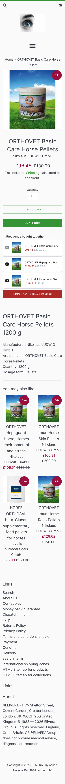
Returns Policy (14, 625)
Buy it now (33, 222)
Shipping (33, 173)
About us (10, 598)
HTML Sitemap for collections (27, 675)
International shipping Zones (26, 664)
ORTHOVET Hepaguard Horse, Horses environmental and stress (42, 262)
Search (8, 593)
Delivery (9, 653)
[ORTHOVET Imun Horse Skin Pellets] (48, 408)
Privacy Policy (14, 631)
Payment (10, 642)
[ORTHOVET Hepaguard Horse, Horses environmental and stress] (16, 408)
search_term (13, 658)
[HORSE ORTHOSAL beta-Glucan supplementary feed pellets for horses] (16, 489)
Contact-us (12, 603)
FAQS (7, 620)
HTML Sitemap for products (25, 669)
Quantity (32, 189)
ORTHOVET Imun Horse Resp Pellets (49, 513)
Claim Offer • (32, 293)
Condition (10, 648)
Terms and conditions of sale (26, 637)
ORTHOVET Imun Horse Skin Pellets (42, 279)
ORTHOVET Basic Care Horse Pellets (42, 245)
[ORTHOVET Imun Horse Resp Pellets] (48, 489)
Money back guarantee (21, 609)
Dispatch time (14, 614)
